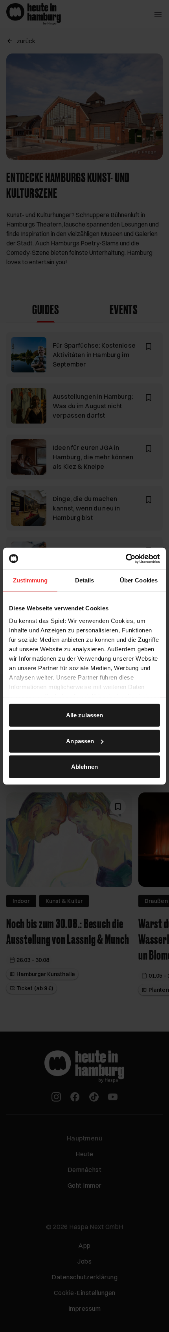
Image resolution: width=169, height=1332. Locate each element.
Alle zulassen (84, 715)
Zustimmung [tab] (30, 580)
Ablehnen (84, 766)
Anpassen (80, 740)
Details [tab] (84, 580)
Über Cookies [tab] (139, 580)
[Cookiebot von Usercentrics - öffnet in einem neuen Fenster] (125, 558)
